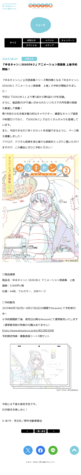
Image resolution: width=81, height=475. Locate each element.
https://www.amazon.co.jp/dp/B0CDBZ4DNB (28, 330)
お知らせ (31, 40)
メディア (49, 45)
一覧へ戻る (40, 431)
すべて (13, 42)
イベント (49, 40)
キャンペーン (67, 40)
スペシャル (31, 45)
